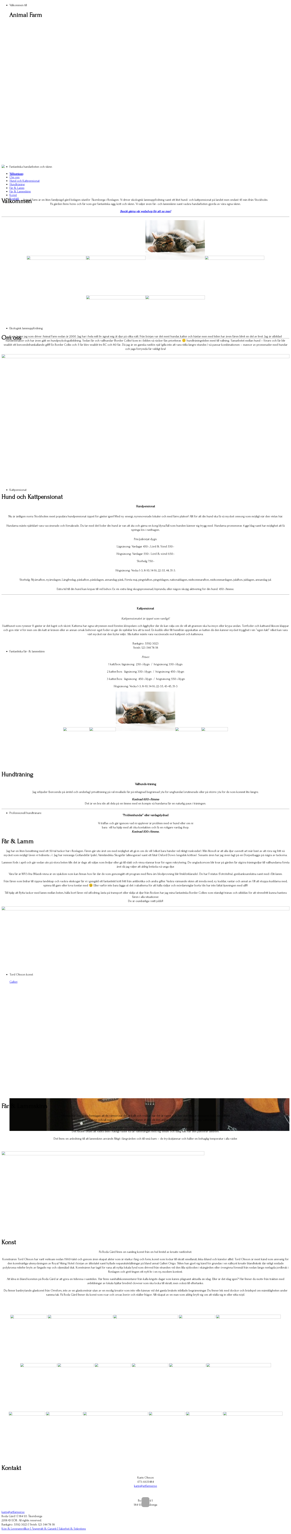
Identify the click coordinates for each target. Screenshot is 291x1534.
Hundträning (17, 184)
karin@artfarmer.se (145, 1486)
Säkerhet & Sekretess (72, 1528)
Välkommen (17, 173)
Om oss (15, 177)
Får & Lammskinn (20, 191)
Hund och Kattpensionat (25, 181)
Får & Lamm (17, 188)
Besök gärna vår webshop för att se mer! (145, 211)
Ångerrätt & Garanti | (45, 1528)
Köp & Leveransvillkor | (17, 1528)
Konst (13, 195)
